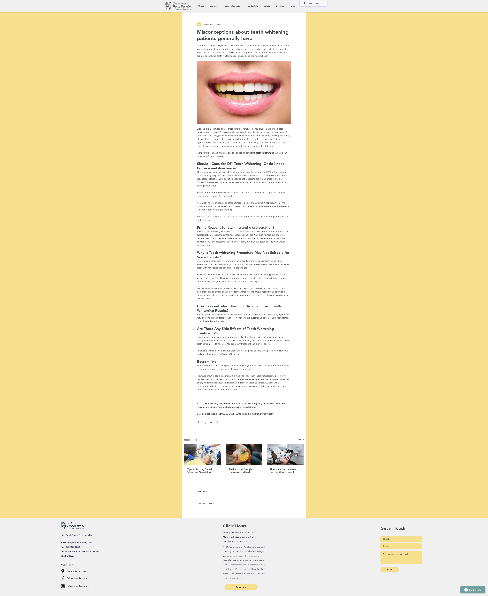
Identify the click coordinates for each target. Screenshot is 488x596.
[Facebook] (62, 578)
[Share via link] (217, 422)
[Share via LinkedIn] (210, 422)
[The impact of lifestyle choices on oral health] (244, 454)
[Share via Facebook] (198, 422)
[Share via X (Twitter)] (204, 422)
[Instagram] (62, 586)
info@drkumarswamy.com (79, 543)
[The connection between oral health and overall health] (285, 454)
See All (301, 439)
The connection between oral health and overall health (283, 471)
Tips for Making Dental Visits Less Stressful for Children (199, 471)
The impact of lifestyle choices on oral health (240, 471)
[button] (213, 6)
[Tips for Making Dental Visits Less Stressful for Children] (202, 454)
